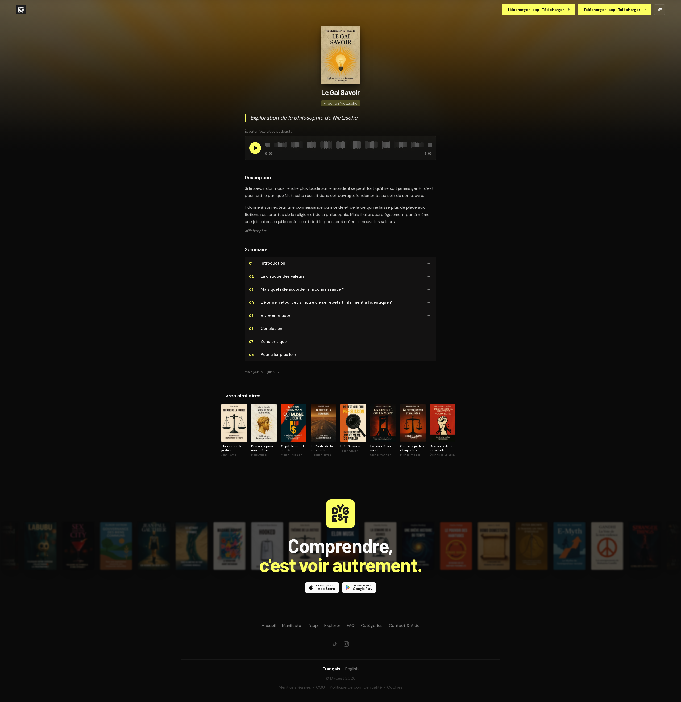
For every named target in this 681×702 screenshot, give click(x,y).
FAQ (351, 625)
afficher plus (255, 230)
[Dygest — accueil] (21, 9)
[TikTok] (334, 644)
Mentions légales (295, 687)
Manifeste (291, 625)
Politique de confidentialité (356, 687)
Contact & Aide (404, 625)
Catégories (372, 625)
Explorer (332, 625)
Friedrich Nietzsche (341, 103)
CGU (320, 687)
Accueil (268, 625)
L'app (313, 625)
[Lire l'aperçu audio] (255, 148)
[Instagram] (346, 644)
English (352, 669)
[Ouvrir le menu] (659, 9)
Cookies (395, 687)
